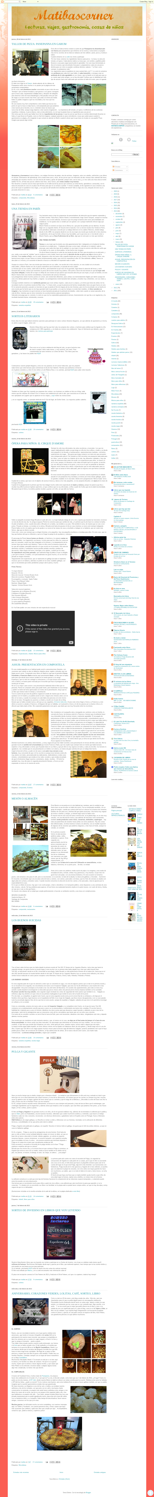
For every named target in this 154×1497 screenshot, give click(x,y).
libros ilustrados (116, 378)
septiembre (119, 222)
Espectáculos (23, 654)
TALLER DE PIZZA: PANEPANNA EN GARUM (39, 44)
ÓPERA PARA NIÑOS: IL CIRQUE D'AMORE (38, 443)
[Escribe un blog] (53, 195)
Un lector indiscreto (60, 702)
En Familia (114, 330)
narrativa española (25, 305)
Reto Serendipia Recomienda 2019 (125, 649)
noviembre (119, 216)
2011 (115, 290)
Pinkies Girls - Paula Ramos (122, 571)
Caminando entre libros (122, 647)
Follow (134, 141)
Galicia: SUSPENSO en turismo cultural (126, 770)
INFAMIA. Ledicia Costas (121, 590)
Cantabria (114, 310)
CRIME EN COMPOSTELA (139, 907)
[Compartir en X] (55, 195)
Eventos (30, 787)
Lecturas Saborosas (117, 365)
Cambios (116, 716)
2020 (115, 191)
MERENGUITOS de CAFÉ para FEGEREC (127, 693)
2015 (115, 205)
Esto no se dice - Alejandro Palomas (125, 539)
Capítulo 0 (117, 516)
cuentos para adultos (118, 320)
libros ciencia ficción (118, 371)
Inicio (61, 1472)
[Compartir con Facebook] (57, 195)
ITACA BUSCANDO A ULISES (124, 622)
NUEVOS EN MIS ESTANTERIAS (124, 676)
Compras (114, 317)
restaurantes (31, 909)
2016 (115, 202)
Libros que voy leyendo (122, 490)
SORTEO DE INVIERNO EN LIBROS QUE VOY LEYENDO (46, 1210)
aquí (53, 395)
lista (15, 1345)
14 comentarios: (38, 1038)
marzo (118, 239)
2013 (115, 211)
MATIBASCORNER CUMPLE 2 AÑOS (135, 810)
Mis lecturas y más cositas (123, 482)
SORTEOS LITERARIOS (26, 316)
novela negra (36, 1041)
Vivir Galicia (118, 738)
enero (118, 284)
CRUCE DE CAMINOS (121, 552)
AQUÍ (39, 353)
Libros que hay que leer (122, 509)
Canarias (114, 307)
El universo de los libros (122, 681)
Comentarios (118, 170)
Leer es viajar (118, 569)
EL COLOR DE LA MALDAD (139, 831)
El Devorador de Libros (122, 613)
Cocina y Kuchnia (120, 729)
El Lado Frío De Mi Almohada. (124, 721)
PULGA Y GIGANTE (23, 1051)
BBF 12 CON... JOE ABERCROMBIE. (125, 700)
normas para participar (45, 331)
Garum (30, 83)
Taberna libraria (119, 630)
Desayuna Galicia (117, 323)
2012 (115, 288)
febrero (118, 242)
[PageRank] (116, 181)
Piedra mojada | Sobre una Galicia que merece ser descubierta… (126, 768)
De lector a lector (120, 638)
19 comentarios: (38, 429)
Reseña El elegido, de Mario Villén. (124, 469)
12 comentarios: (38, 650)
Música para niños (40, 654)
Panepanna (45, 1376)
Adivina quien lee (120, 537)
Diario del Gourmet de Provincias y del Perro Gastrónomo (126, 578)
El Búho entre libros (121, 475)
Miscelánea (31, 198)
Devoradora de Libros (121, 596)
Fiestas (113, 339)
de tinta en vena (119, 588)
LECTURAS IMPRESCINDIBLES (118, 814)
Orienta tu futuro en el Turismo (124, 562)
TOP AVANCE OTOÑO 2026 (122, 476)
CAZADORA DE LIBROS (122, 757)
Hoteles (113, 346)
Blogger (88, 1492)
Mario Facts (115, 391)
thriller (113, 458)
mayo (118, 233)
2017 (115, 200)
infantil (31, 654)
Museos (114, 397)
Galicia (113, 342)
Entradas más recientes (21, 1472)
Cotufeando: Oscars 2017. (122, 723)
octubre (118, 219)
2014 (115, 208)
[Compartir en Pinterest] (59, 195)
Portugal (114, 439)
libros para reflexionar (118, 384)
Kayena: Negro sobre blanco (123, 605)
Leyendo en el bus (120, 545)
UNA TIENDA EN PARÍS (26, 208)
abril (117, 236)
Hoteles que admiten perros (120, 352)
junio (117, 231)
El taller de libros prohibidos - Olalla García (127, 632)
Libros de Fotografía (117, 375)
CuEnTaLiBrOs (119, 714)
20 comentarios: (38, 302)
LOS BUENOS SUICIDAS (26, 920)
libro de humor (116, 368)
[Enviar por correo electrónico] (51, 195)
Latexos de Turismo (121, 499)
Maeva (30, 1270)
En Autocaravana (117, 326)
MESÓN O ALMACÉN (24, 798)
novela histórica (116, 419)
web (68, 57)
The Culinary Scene (120, 655)
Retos (113, 448)
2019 (115, 194)
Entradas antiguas (100, 1472)
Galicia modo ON (120, 748)
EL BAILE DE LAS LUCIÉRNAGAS (139, 917)
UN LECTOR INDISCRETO (123, 467)
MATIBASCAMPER (117, 126)
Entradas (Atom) (64, 1479)
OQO (18, 1114)
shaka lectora (118, 699)
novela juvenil (115, 423)
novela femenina (116, 416)
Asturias (114, 304)
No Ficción (114, 410)
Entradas (117, 167)
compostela (22, 198)
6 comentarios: (38, 195)
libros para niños (29, 1199)
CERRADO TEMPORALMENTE (123, 708)
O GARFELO (118, 691)
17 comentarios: (38, 784)
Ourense (114, 429)
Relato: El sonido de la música (123, 547)
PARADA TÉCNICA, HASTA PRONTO (125, 624)
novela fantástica (117, 413)
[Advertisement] (126, 76)
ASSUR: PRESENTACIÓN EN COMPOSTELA (38, 664)
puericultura (115, 442)
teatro (113, 455)
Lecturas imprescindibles (119, 362)
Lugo (113, 387)
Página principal (116, 810)
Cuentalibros (23, 1357)
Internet (113, 359)
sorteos (21, 432)
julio (117, 228)
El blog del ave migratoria (123, 664)
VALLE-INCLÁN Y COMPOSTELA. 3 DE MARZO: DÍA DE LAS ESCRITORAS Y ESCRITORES (126, 529)
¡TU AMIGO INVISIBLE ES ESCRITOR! (125, 607)
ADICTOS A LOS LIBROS (122, 674)
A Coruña (114, 301)
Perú (112, 432)
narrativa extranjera (117, 407)
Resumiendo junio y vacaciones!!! (124, 484)
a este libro (75, 1191)
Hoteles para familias (118, 349)
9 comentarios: (38, 1279)
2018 (115, 197)
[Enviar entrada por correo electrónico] (46, 195)
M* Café (33, 1380)
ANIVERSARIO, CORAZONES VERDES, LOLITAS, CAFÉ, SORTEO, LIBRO (56, 1293)
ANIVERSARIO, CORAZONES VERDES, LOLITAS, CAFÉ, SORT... (125, 278)
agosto (118, 225)
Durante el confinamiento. (122, 564)
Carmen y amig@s (120, 526)
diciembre (119, 213)
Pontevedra (115, 435)
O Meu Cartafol (119, 706)
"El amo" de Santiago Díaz (122, 511)
